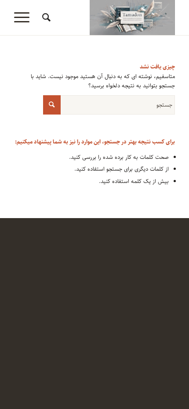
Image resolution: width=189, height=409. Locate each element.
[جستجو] (45, 17)
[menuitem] (45, 17)
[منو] (24, 17)
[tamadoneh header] (110, 17)
